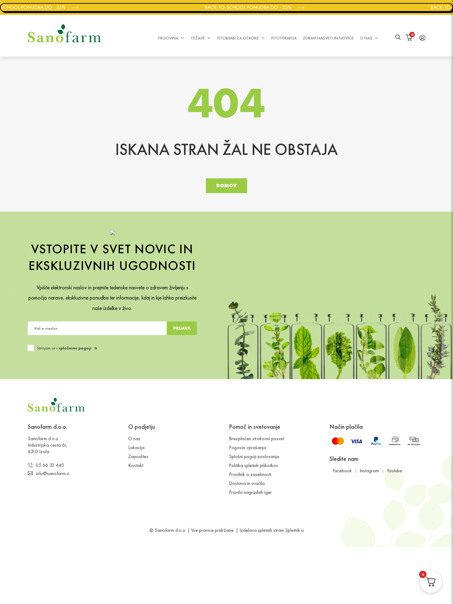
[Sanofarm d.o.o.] (64, 33)
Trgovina (168, 38)
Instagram (369, 470)
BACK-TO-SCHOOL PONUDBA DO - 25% (244, 7)
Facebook (342, 470)
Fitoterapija (284, 38)
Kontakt (135, 465)
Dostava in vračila (247, 483)
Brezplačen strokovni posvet (256, 438)
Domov (226, 185)
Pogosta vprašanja (247, 447)
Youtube (394, 470)
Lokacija (136, 447)
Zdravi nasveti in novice (328, 38)
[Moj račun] (422, 37)
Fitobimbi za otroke (238, 38)
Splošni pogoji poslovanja (254, 456)
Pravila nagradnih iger (250, 492)
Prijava (181, 328)
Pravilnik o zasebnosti (250, 474)
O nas (366, 38)
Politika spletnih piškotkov (253, 465)
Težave (198, 38)
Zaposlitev (138, 456)
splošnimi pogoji (75, 348)
